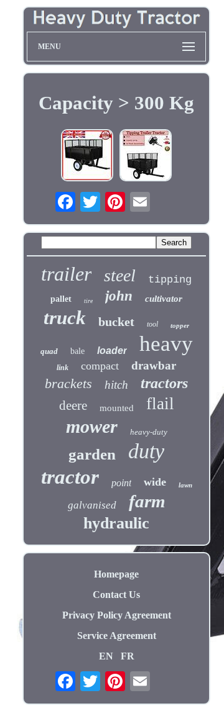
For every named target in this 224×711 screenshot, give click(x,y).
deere (73, 405)
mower (92, 426)
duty (146, 451)
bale (77, 351)
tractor (70, 477)
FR (127, 656)
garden (92, 454)
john (119, 296)
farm (147, 501)
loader (112, 350)
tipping (170, 280)
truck (65, 317)
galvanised (92, 505)
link (62, 367)
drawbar (153, 365)
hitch (116, 384)
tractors (164, 383)
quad (49, 351)
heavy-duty (148, 432)
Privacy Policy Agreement (116, 615)
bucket (116, 321)
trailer (66, 274)
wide (155, 482)
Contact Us (116, 594)
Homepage (116, 574)
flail (160, 403)
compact (100, 366)
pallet (61, 299)
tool (152, 324)
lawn (185, 485)
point (121, 483)
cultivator (163, 299)
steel (120, 275)
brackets (68, 383)
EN (106, 656)
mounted (117, 408)
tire (88, 300)
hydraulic (116, 523)
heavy (166, 344)
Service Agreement (116, 635)
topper (179, 325)
